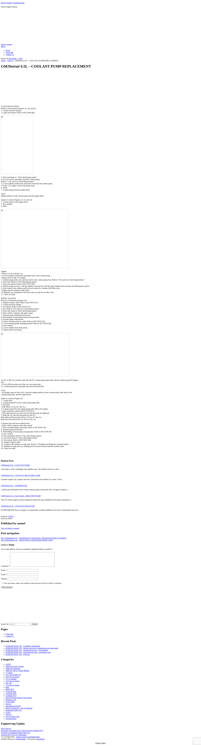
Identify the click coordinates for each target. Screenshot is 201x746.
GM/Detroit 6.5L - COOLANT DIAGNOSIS (18, 506)
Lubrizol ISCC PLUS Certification (14, 735)
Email (4, 574)
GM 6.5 (10, 61)
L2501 (8, 712)
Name (4, 570)
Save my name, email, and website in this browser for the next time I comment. (33, 583)
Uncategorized (11, 719)
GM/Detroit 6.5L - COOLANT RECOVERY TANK (20, 475)
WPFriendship (20, 739)
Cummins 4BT (11, 694)
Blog (7, 687)
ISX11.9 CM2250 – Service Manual (19, 708)
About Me (9, 53)
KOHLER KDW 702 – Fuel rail (18, 654)
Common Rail (11, 691)
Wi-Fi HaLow (6, 729)
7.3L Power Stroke (12, 685)
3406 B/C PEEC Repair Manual (17, 671)
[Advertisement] (100, 26)
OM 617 (9, 714)
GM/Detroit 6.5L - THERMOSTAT (14, 486)
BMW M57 (10, 689)
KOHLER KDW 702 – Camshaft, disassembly (23, 646)
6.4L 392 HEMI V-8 (13, 675)
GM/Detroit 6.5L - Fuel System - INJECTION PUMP (21, 496)
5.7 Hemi (9, 673)
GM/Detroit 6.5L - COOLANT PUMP (15, 465)
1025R (8, 664)
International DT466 (13, 706)
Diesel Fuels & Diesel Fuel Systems (19, 698)
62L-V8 (9, 683)
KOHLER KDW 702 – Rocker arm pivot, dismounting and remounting (32, 648)
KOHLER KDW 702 (14, 710)
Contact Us (10, 55)
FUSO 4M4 (10, 702)
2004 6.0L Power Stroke (15, 666)
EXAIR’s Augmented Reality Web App (15, 733)
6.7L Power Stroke (12, 681)
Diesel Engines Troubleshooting (12, 3)
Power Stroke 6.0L (13, 717)
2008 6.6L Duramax (13, 668)
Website (4, 579)
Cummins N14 (11, 696)
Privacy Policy (100, 743)
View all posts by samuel (10, 528)
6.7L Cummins (11, 679)
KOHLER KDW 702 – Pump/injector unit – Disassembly (27, 650)
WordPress (41, 739)
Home (8, 50)
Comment (5, 566)
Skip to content (6, 44)
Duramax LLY (11, 700)
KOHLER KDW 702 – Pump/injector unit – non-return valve (28, 652)
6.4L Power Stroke (12, 677)
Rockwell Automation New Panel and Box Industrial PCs (22, 731)
